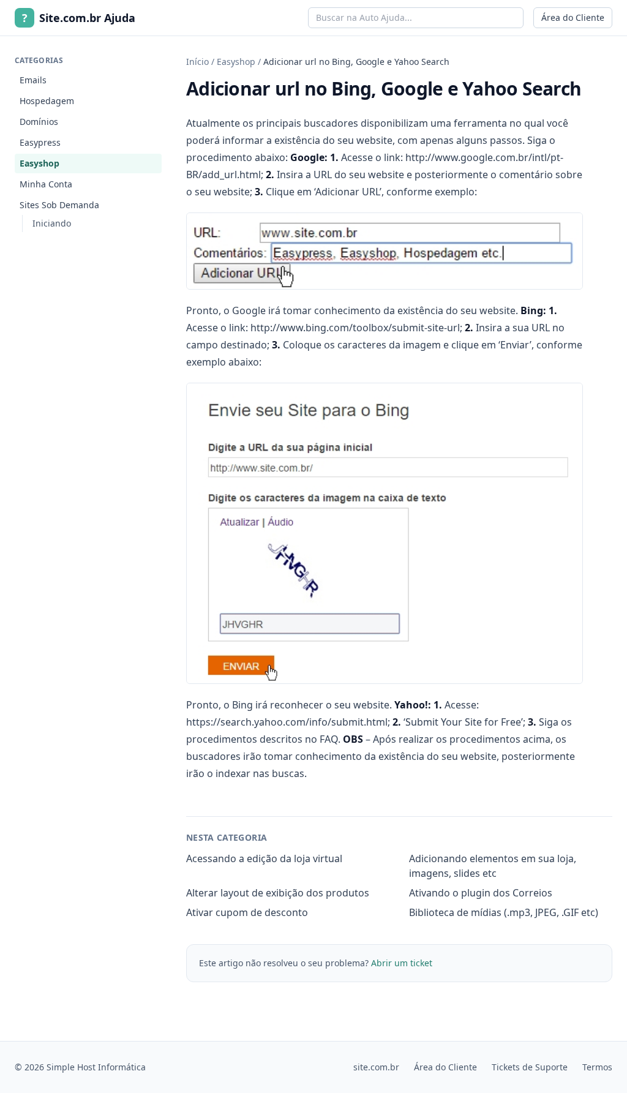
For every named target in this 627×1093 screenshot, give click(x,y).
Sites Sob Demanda (59, 205)
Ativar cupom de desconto (247, 912)
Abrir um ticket (401, 963)
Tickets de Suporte (530, 1067)
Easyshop (39, 163)
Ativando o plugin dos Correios (480, 893)
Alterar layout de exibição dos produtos (277, 893)
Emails (33, 80)
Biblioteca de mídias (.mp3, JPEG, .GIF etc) (503, 912)
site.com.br (376, 1067)
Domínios (39, 121)
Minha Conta (46, 184)
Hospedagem (47, 101)
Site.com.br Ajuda (78, 17)
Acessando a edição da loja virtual (264, 858)
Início (197, 61)
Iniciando (51, 223)
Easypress (40, 142)
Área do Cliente (572, 17)
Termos (597, 1067)
